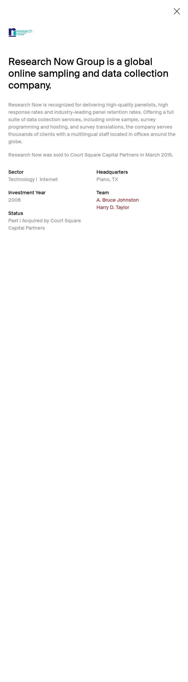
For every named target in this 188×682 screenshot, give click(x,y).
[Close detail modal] (177, 11)
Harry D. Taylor (112, 207)
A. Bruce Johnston (117, 200)
